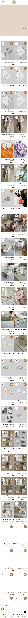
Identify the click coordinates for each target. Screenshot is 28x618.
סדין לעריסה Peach (9, 401)
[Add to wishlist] (16, 43)
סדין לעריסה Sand (23, 424)
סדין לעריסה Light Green (8, 377)
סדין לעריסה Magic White (21, 401)
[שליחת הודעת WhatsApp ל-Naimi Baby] (2, 609)
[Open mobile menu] (26, 2)
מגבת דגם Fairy (23, 159)
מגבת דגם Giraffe (9, 159)
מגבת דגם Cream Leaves (7, 134)
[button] (24, 64)
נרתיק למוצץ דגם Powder (21, 233)
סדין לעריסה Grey (23, 377)
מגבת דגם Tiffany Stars (21, 183)
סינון (24, 39)
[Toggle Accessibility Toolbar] (25, 612)
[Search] (22, 2)
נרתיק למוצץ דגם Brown (21, 208)
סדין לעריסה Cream (9, 353)
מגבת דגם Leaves (9, 183)
